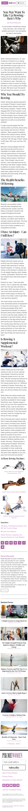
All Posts (4, 590)
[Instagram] (14, 785)
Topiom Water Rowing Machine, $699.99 (14, 492)
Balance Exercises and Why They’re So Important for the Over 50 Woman (14, 670)
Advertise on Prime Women (12, 780)
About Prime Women (9, 773)
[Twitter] (7, 785)
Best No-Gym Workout (8, 531)
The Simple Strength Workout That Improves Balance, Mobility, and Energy (14, 645)
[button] (2, 543)
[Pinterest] (17, 785)
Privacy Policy (7, 776)
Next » (18, 744)
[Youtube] (10, 785)
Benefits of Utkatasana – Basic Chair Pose (14, 738)
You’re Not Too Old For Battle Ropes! (14, 693)
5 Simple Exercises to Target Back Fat (14, 621)
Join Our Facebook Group (11, 790)
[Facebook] (3, 785)
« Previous (11, 744)
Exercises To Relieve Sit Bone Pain (14, 715)
